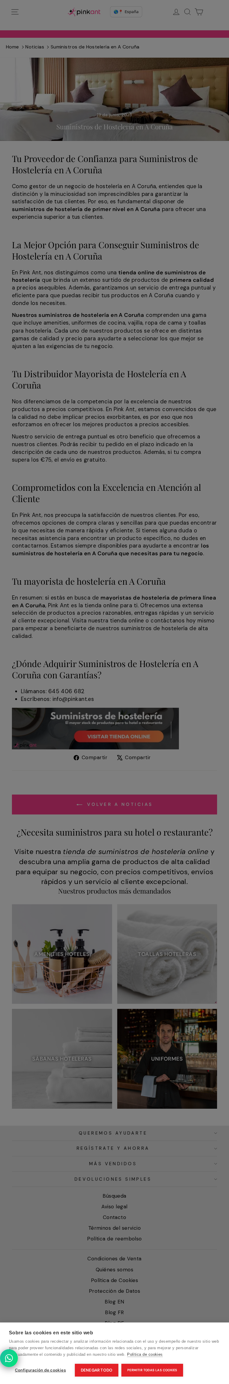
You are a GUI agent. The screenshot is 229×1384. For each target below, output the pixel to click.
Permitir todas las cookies (152, 1370)
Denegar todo (96, 1370)
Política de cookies (145, 1354)
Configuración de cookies (40, 1370)
